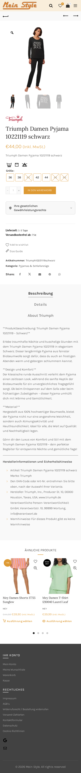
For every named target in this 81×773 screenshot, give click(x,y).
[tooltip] (9, 164)
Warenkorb (9, 675)
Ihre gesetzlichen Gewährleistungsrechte (30, 208)
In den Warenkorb (40, 190)
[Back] (5, 16)
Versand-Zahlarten (13, 714)
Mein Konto (9, 664)
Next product (75, 16)
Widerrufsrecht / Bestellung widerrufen (25, 709)
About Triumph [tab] (40, 315)
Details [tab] (40, 304)
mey (5, 608)
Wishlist (62, 4)
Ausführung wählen (19, 621)
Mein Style (33, 766)
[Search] (50, 5)
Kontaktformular (12, 720)
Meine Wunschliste (14, 669)
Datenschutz (10, 725)
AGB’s (6, 703)
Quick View (35, 568)
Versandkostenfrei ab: (18, 235)
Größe (9, 170)
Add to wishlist (19, 244)
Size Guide (16, 251)
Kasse (6, 680)
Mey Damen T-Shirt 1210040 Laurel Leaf (55, 600)
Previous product (66, 16)
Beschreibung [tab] (40, 293)
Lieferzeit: (12, 230)
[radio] (10, 177)
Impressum (9, 698)
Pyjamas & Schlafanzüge (34, 266)
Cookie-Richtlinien (13, 731)
